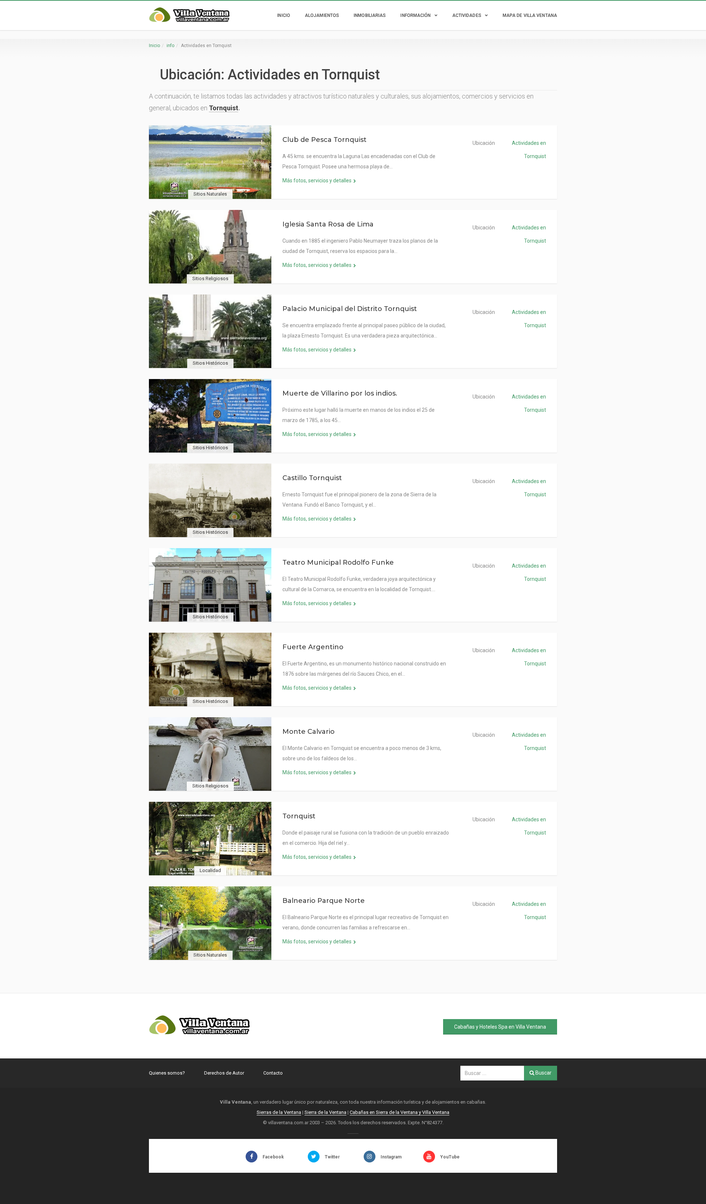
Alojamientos (322, 15)
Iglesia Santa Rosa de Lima (328, 224)
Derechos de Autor (224, 1073)
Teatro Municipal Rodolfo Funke (338, 562)
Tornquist (223, 108)
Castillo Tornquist (312, 478)
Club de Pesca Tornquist (324, 140)
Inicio (283, 15)
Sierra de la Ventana (325, 1112)
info (170, 45)
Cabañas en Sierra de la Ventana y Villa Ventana (399, 1112)
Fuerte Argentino (312, 647)
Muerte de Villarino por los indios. (339, 393)
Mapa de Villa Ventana (530, 15)
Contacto (273, 1073)
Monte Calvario (308, 732)
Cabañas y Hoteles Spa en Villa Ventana (500, 1027)
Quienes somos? (167, 1073)
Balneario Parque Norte (323, 901)
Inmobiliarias (370, 15)
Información (415, 15)
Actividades (466, 15)
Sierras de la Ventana (279, 1112)
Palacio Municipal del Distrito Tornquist (349, 309)
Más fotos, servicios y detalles (317, 180)
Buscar (543, 1073)
